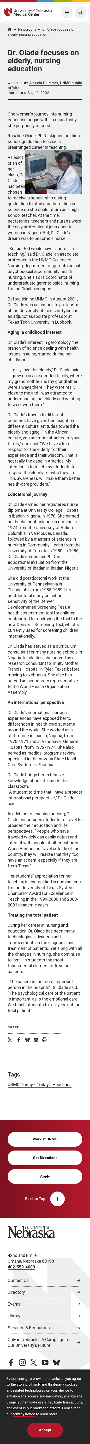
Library (14, 1315)
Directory (16, 1292)
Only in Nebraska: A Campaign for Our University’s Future (39, 1342)
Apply (45, 1176)
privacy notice (24, 1414)
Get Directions (45, 1158)
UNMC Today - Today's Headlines (40, 1084)
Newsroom (27, 29)
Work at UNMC (45, 1139)
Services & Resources (29, 1327)
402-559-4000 (21, 1266)
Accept (45, 1430)
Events (14, 1304)
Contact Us (18, 1280)
